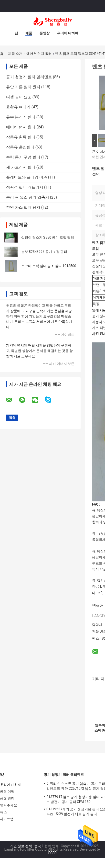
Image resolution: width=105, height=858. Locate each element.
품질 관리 (7, 798)
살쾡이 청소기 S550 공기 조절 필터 (47, 237)
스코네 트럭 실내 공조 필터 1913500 (48, 266)
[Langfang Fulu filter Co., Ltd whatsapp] (25, 400)
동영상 (45, 33)
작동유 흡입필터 (20, 147)
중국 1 (39, 846)
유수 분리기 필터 (20, 117)
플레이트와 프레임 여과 (26, 177)
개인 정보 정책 (21, 846)
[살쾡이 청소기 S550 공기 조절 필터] (11, 237)
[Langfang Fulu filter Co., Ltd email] (12, 400)
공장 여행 (7, 791)
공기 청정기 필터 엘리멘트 (29, 77)
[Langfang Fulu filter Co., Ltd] (52, 21)
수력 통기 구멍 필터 (23, 157)
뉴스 (3, 812)
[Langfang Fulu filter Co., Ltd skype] (51, 400)
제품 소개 (15, 54)
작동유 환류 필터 (20, 137)
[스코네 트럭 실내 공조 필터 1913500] (11, 266)
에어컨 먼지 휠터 (39, 54)
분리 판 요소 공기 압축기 (27, 197)
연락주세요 (8, 805)
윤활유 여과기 (18, 107)
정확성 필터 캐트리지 (24, 187)
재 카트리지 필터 (20, 167)
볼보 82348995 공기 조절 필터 (44, 252)
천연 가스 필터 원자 (23, 207)
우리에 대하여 (67, 33)
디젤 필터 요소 (19, 97)
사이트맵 (7, 819)
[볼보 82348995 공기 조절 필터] (11, 252)
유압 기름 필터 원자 (23, 87)
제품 (28, 33)
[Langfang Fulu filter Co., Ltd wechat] (38, 400)
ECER (52, 853)
